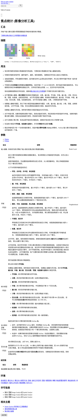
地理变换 (48, 380)
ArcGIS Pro (4, 3)
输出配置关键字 (61, 380)
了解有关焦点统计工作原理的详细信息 (14, 35)
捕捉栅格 (22, 383)
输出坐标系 (72, 380)
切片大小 (29, 383)
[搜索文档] (20, 5)
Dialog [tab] (7, 139)
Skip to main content (7, 1)
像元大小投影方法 (21, 380)
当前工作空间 (36, 380)
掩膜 (53, 380)
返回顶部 (4, 415)
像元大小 (11, 380)
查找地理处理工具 (11, 409)
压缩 (29, 380)
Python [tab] (7, 141)
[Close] (1, 14)
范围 (43, 380)
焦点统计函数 (9, 411)
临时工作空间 (13, 383)
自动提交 (4, 380)
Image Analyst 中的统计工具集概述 (16, 406)
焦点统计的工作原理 (38, 91)
